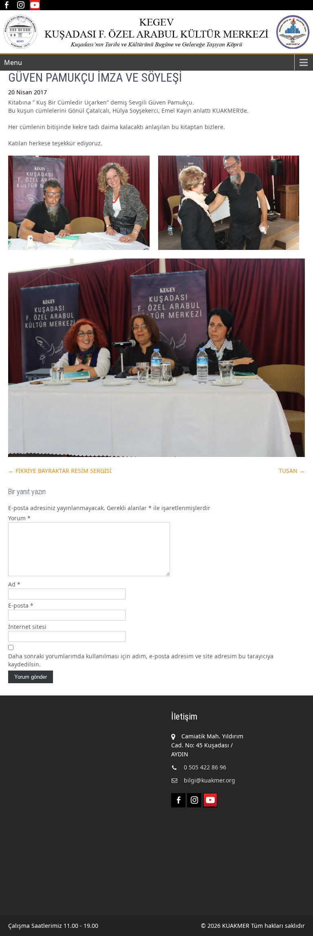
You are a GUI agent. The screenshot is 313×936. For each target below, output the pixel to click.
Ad (14, 584)
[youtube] (35, 5)
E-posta (20, 605)
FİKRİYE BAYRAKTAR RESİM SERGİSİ (60, 471)
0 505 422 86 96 (205, 767)
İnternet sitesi (27, 627)
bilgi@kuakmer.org (209, 780)
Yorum (19, 518)
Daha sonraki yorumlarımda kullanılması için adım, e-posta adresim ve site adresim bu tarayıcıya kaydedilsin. (140, 660)
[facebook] (6, 5)
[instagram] (20, 5)
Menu (13, 62)
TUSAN (292, 471)
